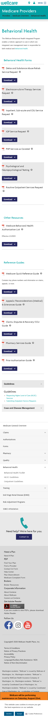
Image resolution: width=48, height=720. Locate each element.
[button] (34, 714)
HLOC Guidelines (11, 477)
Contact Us (24, 537)
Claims (6, 432)
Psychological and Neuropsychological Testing (16, 168)
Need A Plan (9, 556)
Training (6, 488)
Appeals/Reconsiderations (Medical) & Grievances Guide (22, 302)
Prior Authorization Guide (19, 360)
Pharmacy (7, 453)
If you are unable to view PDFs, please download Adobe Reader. (24, 611)
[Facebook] (8, 625)
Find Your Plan (10, 563)
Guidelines (9, 383)
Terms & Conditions (12, 648)
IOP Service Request (16, 131)
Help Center (9, 572)
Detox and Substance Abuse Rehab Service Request (21, 70)
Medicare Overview (21, 15)
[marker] (29, 3)
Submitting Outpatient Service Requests (21, 401)
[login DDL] (34, 3)
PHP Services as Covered (18, 148)
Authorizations (9, 439)
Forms (5, 446)
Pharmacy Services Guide (18, 343)
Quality (6, 460)
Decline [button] (9, 714)
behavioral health (21, 49)
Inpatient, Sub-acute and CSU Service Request (22, 112)
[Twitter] (18, 625)
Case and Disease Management (19, 407)
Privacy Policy (9, 657)
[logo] (9, 3)
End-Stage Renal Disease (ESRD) (16, 495)
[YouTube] (27, 625)
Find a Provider (10, 566)
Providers (6, 15)
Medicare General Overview (14, 425)
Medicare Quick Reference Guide (22, 273)
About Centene (10, 592)
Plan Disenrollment (11, 575)
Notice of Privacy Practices (15, 651)
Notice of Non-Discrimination (15, 663)
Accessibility (9, 654)
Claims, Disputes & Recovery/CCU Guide (20, 323)
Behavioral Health (38, 15)
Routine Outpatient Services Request (24, 187)
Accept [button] (19, 714)
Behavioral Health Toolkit (14, 473)
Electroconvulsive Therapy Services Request (21, 91)
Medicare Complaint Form (14, 578)
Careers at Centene (12, 598)
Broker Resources (11, 585)
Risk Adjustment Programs (14, 502)
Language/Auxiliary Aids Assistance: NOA (20, 660)
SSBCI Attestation (10, 509)
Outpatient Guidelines (13, 481)
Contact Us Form (11, 569)
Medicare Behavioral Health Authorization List (17, 227)
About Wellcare (10, 595)
